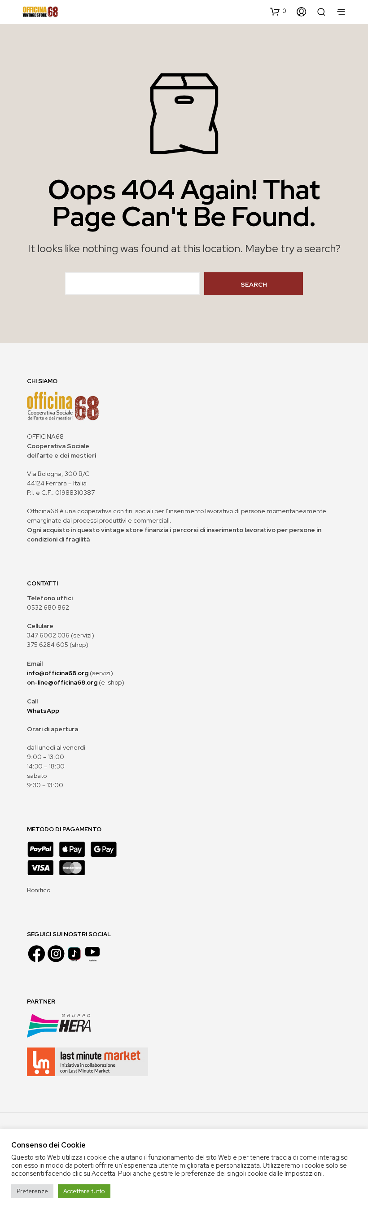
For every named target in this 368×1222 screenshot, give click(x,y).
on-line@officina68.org (62, 682)
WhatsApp (43, 711)
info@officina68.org (57, 673)
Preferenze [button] (32, 1191)
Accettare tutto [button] (84, 1191)
